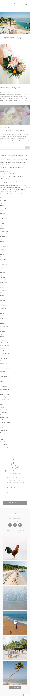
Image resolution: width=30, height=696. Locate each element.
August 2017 (3, 249)
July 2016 (2, 269)
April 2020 (2, 221)
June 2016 (2, 272)
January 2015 (3, 303)
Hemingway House (5, 368)
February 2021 (3, 218)
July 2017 (2, 251)
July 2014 (2, 311)
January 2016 (3, 285)
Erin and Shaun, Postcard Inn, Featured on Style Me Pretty (13, 128)
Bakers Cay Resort (4, 345)
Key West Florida (4, 384)
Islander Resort (4, 379)
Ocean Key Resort (4, 399)
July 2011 (2, 336)
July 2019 (2, 228)
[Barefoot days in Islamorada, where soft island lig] (15, 648)
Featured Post (3, 363)
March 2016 (3, 280)
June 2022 (2, 213)
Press (22, 130)
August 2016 (3, 267)
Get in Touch (15, 513)
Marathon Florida (4, 392)
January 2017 (3, 262)
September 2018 (4, 236)
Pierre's (2, 407)
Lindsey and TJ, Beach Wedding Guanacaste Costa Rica (14, 159)
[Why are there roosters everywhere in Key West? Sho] (15, 548)
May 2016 (2, 275)
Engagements (3, 358)
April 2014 (2, 316)
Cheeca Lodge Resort (5, 353)
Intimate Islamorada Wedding (18, 194)
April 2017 (2, 257)
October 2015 (3, 290)
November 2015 (4, 287)
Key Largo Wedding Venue (7, 165)
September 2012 (4, 331)
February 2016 (3, 282)
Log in (1, 439)
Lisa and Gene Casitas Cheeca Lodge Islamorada (12, 162)
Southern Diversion (5, 420)
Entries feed (3, 442)
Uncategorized (4, 430)
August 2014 (3, 308)
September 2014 (4, 305)
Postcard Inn (17, 38)
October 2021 (3, 216)
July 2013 (2, 323)
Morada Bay (3, 397)
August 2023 (3, 203)
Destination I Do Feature (10, 174)
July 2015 (2, 295)
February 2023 (3, 210)
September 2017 (4, 246)
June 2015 (2, 298)
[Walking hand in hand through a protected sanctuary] (15, 573)
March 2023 (3, 208)
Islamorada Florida (9, 38)
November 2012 (4, 328)
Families (2, 361)
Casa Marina (3, 350)
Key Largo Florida (4, 381)
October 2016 (3, 264)
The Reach (2, 427)
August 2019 (3, 226)
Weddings (22, 38)
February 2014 (3, 318)
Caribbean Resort (4, 348)
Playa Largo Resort (5, 409)
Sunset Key (3, 425)
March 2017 (3, 259)
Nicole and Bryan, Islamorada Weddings (10, 37)
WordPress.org (4, 447)
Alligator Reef (3, 343)
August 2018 (3, 239)
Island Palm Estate (5, 376)
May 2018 (2, 244)
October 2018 (3, 234)
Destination (3, 356)
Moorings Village (4, 394)
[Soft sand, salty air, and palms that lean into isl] (15, 673)
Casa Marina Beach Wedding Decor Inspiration (12, 167)
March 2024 (3, 200)
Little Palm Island (4, 389)
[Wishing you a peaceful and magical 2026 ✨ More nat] (15, 598)
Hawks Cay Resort (4, 366)
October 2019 (3, 223)
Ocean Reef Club (4, 402)
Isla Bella (2, 371)
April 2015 (2, 300)
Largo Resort (3, 386)
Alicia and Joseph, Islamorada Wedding (10, 87)
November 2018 (4, 231)
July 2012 (2, 334)
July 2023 (2, 205)
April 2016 (2, 277)
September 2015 (4, 293)
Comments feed (4, 444)
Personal (2, 404)
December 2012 (4, 326)
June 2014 (2, 313)
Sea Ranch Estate (4, 417)
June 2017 (2, 254)
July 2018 (2, 241)
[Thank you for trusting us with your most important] (15, 623)
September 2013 (4, 321)
